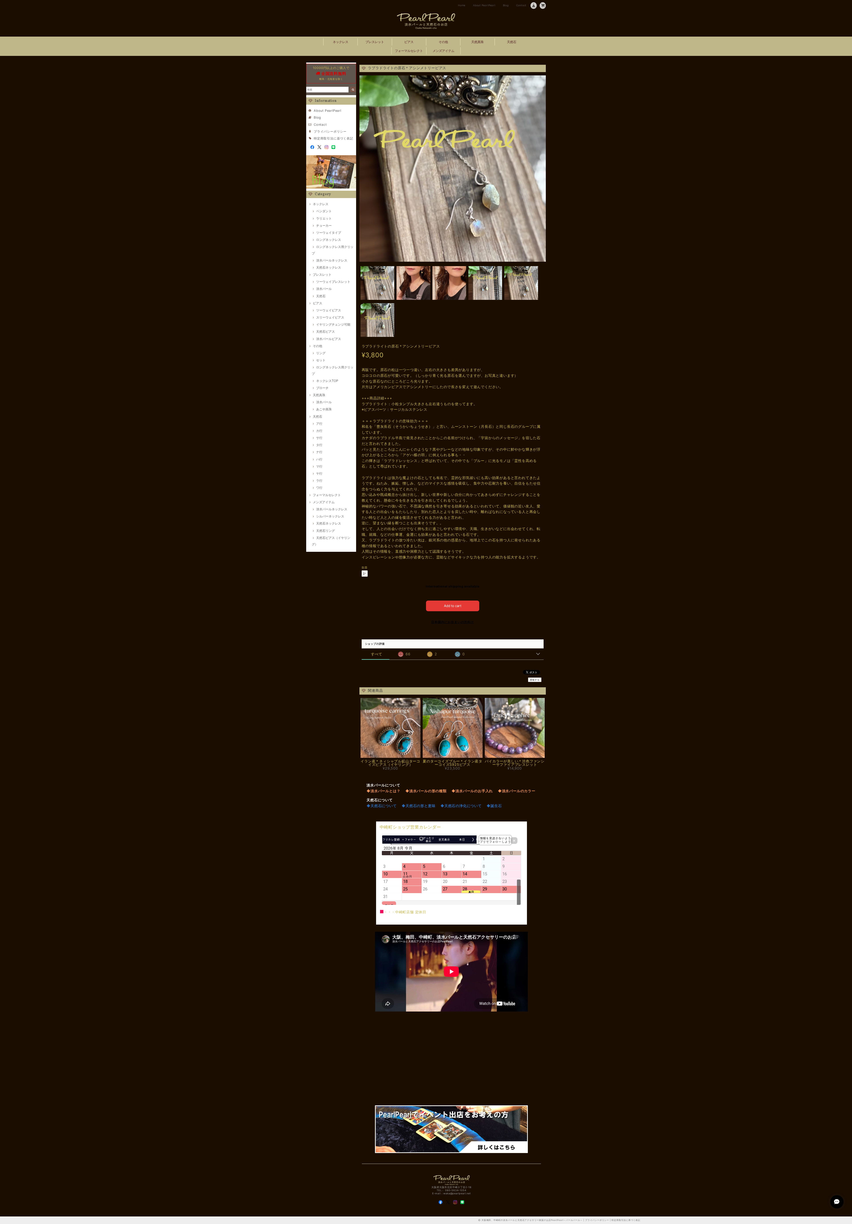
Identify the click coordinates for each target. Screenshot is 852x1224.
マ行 (319, 466)
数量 (365, 567)
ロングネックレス (328, 240)
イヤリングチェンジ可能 (333, 324)
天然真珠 (477, 42)
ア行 (319, 423)
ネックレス (340, 42)
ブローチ (322, 388)
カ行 (319, 430)
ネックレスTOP (327, 381)
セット (320, 360)
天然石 (511, 42)
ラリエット (324, 218)
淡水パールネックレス (331, 260)
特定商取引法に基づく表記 (333, 138)
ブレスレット (374, 42)
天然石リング (325, 530)
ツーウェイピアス (328, 310)
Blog (506, 5)
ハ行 (319, 459)
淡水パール (324, 289)
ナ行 (319, 452)
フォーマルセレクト (409, 51)
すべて (376, 654)
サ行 (319, 438)
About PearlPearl (484, 5)
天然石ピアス (325, 331)
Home (461, 5)
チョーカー (324, 225)
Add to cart (452, 606)
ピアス (409, 42)
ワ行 (319, 487)
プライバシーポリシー (330, 131)
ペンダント (324, 211)
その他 (443, 42)
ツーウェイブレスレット (333, 281)
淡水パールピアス (328, 339)
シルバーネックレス (330, 516)
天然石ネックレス (328, 267)
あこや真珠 (324, 409)
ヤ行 (319, 473)
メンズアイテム (443, 51)
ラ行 (319, 480)
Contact (521, 5)
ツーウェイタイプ (328, 232)
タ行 (319, 445)
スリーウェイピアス (330, 317)
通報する (534, 679)
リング (320, 353)
